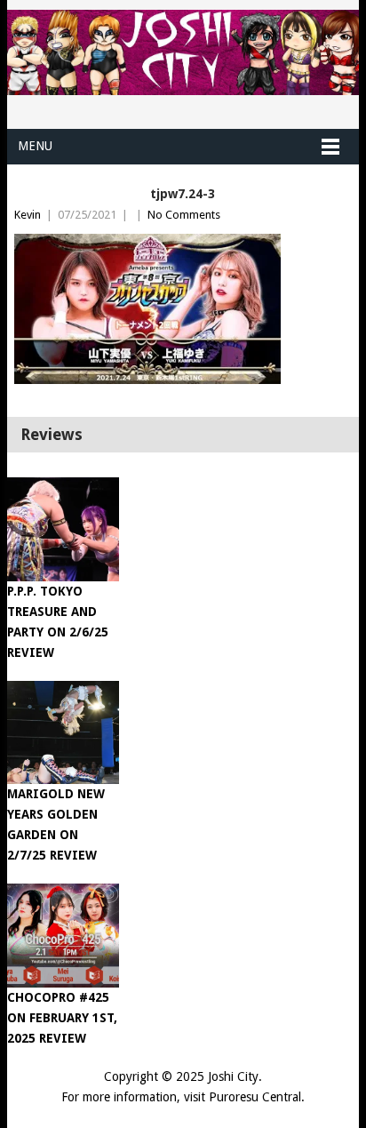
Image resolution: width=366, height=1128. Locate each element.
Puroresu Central (255, 1097)
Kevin (27, 214)
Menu (35, 146)
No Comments (183, 214)
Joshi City (233, 1076)
